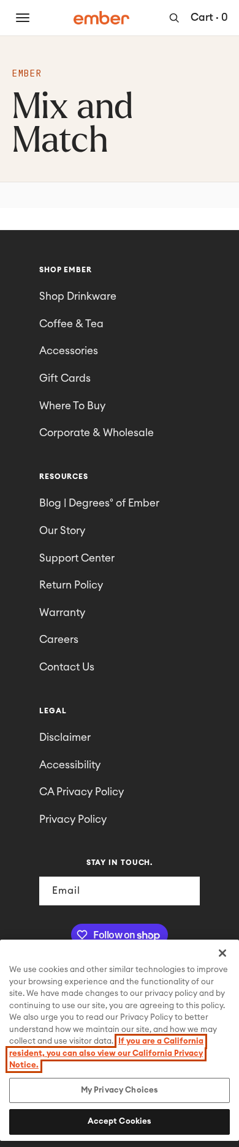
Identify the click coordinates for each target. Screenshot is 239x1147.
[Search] (174, 17)
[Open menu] (22, 18)
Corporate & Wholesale (96, 433)
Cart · (209, 17)
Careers (58, 639)
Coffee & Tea (71, 324)
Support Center (77, 558)
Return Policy (71, 585)
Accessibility (70, 765)
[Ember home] (102, 17)
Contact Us (66, 667)
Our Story (62, 530)
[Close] (222, 953)
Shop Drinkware (77, 296)
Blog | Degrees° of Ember (99, 503)
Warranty (62, 612)
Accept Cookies (120, 1122)
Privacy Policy (73, 819)
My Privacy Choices (119, 1090)
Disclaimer (65, 737)
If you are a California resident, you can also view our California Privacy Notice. (106, 1053)
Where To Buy (72, 406)
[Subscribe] (185, 891)
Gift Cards (65, 378)
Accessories (68, 351)
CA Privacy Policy (81, 792)
